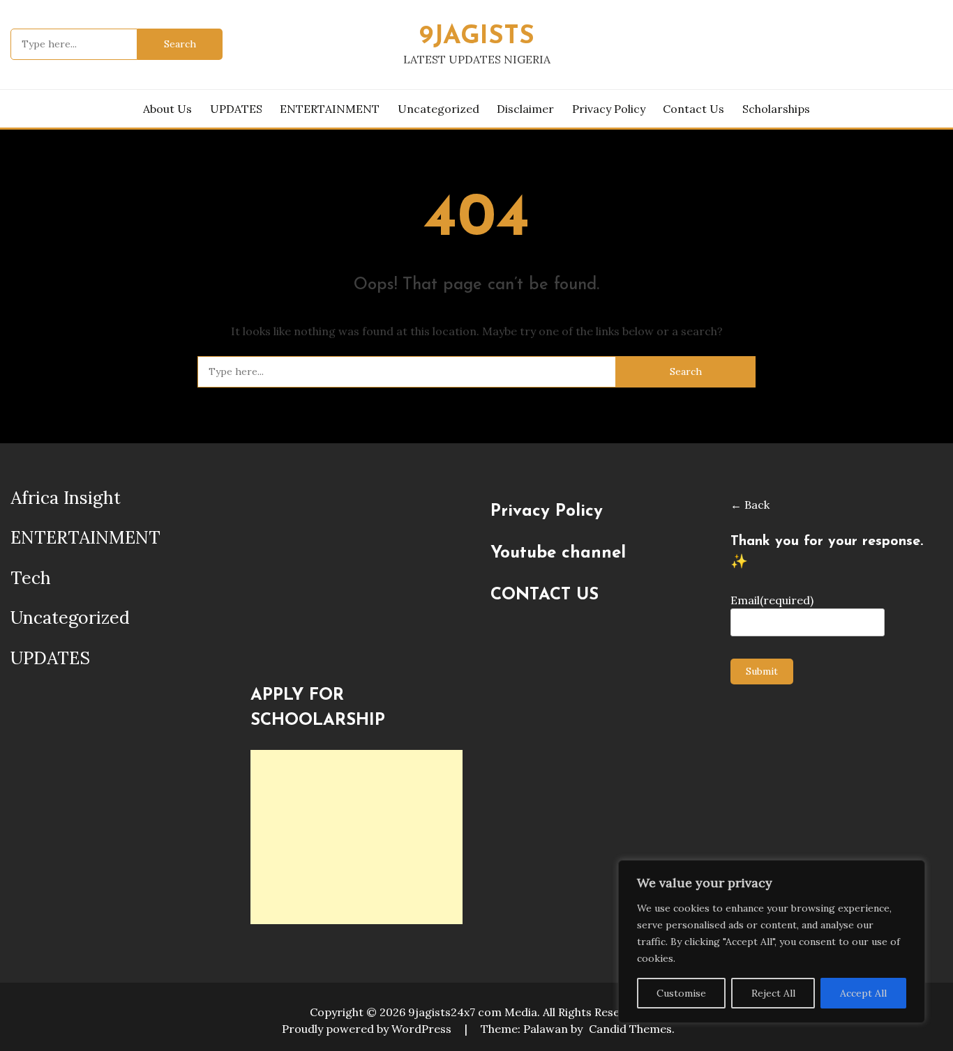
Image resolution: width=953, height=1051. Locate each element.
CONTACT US (544, 595)
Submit (762, 671)
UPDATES (236, 109)
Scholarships (776, 109)
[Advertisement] (356, 837)
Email (771, 600)
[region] (771, 941)
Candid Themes (630, 1029)
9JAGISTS (476, 36)
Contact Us (693, 109)
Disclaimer (525, 109)
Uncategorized (438, 109)
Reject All (773, 993)
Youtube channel (558, 553)
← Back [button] (750, 505)
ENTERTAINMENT (330, 109)
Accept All (863, 993)
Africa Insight (65, 497)
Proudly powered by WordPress (368, 1029)
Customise (681, 993)
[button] (260, 644)
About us (167, 109)
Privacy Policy (608, 109)
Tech (30, 578)
